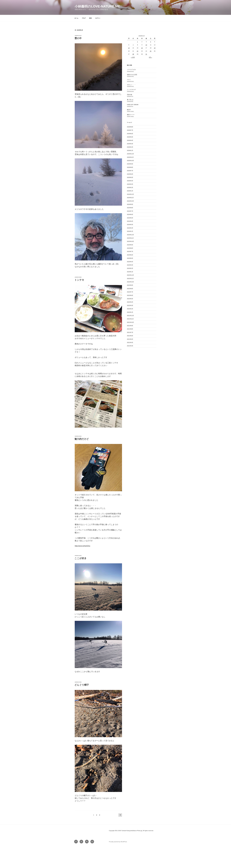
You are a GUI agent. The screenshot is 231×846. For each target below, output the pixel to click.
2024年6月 (130, 214)
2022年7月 (130, 292)
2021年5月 (130, 339)
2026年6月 (130, 133)
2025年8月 (130, 167)
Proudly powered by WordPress (118, 841)
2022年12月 (130, 275)
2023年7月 (130, 251)
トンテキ (79, 280)
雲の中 (78, 38)
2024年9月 (130, 204)
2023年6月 (130, 255)
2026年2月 (130, 147)
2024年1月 (130, 231)
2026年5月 (130, 137)
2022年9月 (130, 285)
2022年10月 (130, 282)
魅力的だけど (82, 439)
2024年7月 (130, 211)
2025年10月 (130, 160)
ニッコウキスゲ (131, 89)
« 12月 (133, 57)
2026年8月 (130, 127)
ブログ (84, 18)
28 (133, 54)
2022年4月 (130, 302)
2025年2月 (130, 187)
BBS (90, 18)
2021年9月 (130, 325)
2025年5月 (130, 177)
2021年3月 (130, 346)
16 (142, 48)
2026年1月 (130, 150)
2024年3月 (130, 224)
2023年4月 (130, 261)
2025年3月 (130, 184)
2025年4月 (130, 180)
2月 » (150, 57)
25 (150, 51)
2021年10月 (130, 322)
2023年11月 (130, 238)
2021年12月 (130, 315)
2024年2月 (130, 228)
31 (146, 54)
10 (146, 45)
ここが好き (81, 558)
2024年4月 (130, 221)
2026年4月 (130, 140)
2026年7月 (130, 130)
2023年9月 (130, 245)
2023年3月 (130, 265)
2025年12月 (130, 154)
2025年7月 (130, 170)
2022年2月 (130, 309)
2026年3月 (130, 143)
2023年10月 (130, 241)
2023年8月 (130, 248)
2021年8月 (130, 329)
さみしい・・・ (131, 84)
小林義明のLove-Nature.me (97, 6)
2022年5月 (130, 298)
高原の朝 (129, 94)
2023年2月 (130, 268)
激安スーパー (131, 114)
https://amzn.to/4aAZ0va (82, 546)
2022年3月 (130, 305)
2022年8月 (130, 288)
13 (129, 48)
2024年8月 (130, 207)
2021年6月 (130, 335)
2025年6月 (130, 174)
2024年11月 (130, 197)
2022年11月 (130, 278)
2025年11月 (130, 157)
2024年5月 (130, 218)
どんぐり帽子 (82, 684)
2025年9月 (130, 164)
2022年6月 (130, 295)
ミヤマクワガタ (131, 69)
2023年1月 (130, 271)
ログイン (97, 18)
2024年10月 (130, 201)
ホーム (76, 18)
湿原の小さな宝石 (132, 74)
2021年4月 (130, 342)
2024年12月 (130, 194)
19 (154, 48)
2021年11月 (130, 319)
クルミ (129, 79)
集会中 (129, 109)
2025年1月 (130, 191)
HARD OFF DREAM (132, 104)
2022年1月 (130, 312)
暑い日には (130, 99)
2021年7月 (130, 332)
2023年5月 (130, 258)
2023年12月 (130, 234)
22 (137, 51)
